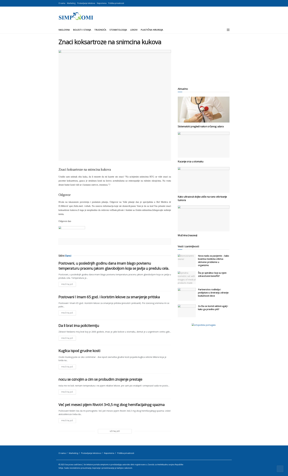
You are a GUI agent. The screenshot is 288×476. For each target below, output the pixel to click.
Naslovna (64, 29)
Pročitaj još (68, 283)
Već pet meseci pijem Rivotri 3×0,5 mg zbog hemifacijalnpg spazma (111, 404)
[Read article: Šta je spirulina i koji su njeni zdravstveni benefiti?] (187, 277)
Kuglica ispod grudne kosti (79, 350)
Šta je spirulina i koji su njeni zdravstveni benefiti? (212, 274)
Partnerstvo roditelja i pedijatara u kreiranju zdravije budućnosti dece (213, 292)
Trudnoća (100, 29)
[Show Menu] (228, 30)
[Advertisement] (204, 59)
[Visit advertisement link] (204, 325)
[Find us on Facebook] (225, 3)
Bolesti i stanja (82, 29)
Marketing (71, 3)
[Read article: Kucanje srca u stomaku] (204, 145)
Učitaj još (115, 431)
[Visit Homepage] (75, 16)
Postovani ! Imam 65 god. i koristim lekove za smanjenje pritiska (109, 296)
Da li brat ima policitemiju (78, 325)
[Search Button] (221, 30)
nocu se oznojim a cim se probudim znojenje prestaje (100, 379)
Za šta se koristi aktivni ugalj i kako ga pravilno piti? (213, 308)
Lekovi (133, 29)
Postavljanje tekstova (86, 3)
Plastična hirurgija (152, 29)
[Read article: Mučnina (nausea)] (204, 218)
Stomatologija (118, 29)
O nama (61, 3)
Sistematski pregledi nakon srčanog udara (201, 126)
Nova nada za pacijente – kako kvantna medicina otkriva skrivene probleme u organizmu (213, 260)
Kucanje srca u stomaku (190, 161)
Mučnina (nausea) (187, 235)
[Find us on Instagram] (229, 3)
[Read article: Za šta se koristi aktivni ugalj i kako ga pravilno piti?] (187, 311)
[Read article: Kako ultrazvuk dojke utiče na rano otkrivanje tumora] (204, 180)
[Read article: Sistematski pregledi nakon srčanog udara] (204, 110)
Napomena (101, 3)
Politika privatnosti (116, 3)
